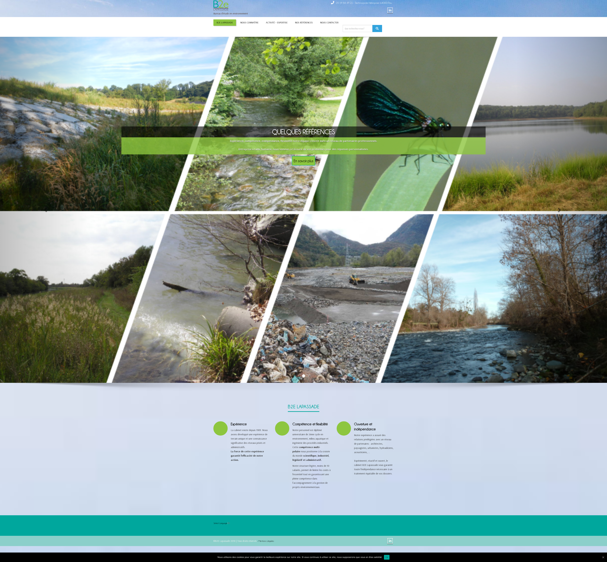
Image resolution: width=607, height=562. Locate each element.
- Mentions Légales (265, 541)
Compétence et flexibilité (310, 424)
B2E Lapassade (225, 22)
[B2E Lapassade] (220, 4)
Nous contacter (329, 22)
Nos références (304, 22)
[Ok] (603, 557)
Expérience (239, 424)
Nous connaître (249, 22)
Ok (387, 557)
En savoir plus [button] (303, 152)
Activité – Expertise (277, 22)
